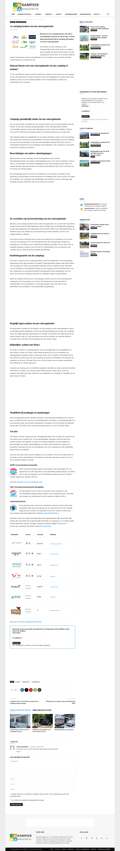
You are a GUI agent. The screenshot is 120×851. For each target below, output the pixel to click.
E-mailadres (17, 638)
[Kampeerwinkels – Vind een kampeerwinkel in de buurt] (84, 38)
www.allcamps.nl (54, 565)
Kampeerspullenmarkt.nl (92, 204)
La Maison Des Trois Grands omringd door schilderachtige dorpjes (24, 702)
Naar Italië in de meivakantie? (100, 133)
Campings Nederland (96, 57)
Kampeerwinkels (85, 14)
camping (17, 681)
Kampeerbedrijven (71, 14)
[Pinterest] (31, 690)
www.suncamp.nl (54, 554)
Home (13, 14)
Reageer (18, 751)
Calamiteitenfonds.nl (51, 513)
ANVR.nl (34, 477)
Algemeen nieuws (59, 727)
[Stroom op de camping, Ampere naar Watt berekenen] (84, 29)
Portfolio (93, 849)
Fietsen (92, 156)
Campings (48, 14)
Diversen (38, 14)
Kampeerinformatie (21, 22)
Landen (58, 14)
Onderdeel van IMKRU (104, 849)
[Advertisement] (76, 7)
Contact (96, 14)
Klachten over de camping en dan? (30, 482)
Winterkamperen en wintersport (64, 729)
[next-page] (14, 735)
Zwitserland (46, 526)
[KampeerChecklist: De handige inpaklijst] (84, 254)
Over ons (57, 849)
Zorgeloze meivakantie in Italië (100, 161)
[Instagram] (86, 838)
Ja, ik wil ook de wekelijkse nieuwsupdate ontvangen (27, 800)
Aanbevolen (93, 30)
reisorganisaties (36, 681)
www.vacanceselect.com (56, 543)
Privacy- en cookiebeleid (82, 849)
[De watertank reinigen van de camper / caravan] (84, 227)
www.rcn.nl (53, 597)
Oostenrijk (14, 526)
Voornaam (16, 633)
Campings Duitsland (95, 48)
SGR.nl (63, 496)
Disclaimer (71, 849)
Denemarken (61, 523)
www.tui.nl (52, 576)
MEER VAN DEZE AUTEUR (42, 710)
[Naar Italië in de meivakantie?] (84, 135)
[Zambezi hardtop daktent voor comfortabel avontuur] (42, 721)
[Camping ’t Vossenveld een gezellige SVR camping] (84, 56)
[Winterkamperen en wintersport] (65, 721)
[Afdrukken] (39, 690)
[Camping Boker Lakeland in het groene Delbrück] (84, 47)
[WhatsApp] (35, 690)
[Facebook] (22, 690)
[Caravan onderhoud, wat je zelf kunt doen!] (84, 245)
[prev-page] (11, 735)
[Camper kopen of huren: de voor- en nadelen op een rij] (20, 721)
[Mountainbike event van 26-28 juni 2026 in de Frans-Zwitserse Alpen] (84, 153)
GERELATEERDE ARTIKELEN (20, 710)
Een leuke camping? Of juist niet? (29, 622)
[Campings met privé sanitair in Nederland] (84, 236)
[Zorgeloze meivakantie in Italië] (84, 163)
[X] (26, 690)
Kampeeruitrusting (24, 14)
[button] (108, 14)
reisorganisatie (26, 681)
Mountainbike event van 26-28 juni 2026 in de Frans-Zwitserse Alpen (100, 153)
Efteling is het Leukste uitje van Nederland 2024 (60, 702)
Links (51, 849)
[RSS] (97, 838)
